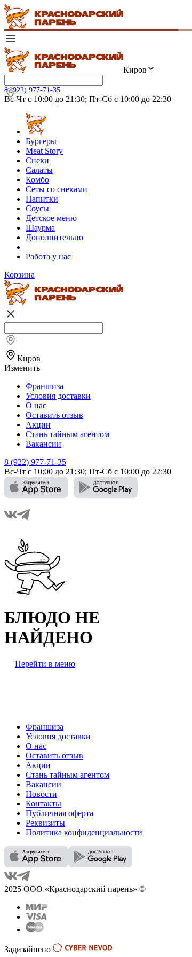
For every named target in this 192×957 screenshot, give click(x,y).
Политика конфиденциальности (84, 832)
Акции (38, 424)
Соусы (37, 208)
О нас (36, 405)
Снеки (37, 160)
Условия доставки (58, 395)
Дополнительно (54, 237)
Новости (41, 793)
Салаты (39, 170)
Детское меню (51, 218)
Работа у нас (48, 256)
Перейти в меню (45, 663)
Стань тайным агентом (67, 434)
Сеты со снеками (56, 189)
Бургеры (41, 141)
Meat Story (44, 150)
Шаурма (40, 227)
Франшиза (44, 386)
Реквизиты (45, 822)
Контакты (43, 803)
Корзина (19, 274)
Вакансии (43, 443)
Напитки (42, 198)
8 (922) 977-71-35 (32, 90)
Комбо (37, 179)
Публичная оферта (59, 813)
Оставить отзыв (54, 415)
